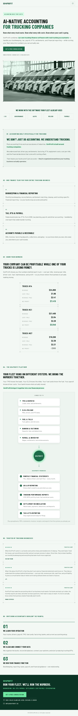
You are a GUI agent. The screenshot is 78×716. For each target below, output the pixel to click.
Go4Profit (8, 3)
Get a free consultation (14, 49)
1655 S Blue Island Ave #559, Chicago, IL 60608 (21, 700)
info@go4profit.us (12, 703)
